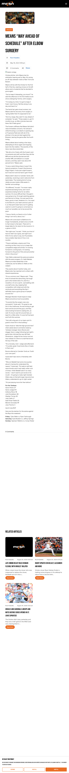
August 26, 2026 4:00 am (25, 559)
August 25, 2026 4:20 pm (25, 605)
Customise (13, 769)
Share (28, 68)
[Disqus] (34, 456)
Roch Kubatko (15, 58)
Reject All (34, 769)
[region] (34, 765)
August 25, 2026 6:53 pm (54, 559)
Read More (10, 578)
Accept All (56, 769)
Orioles (9, 30)
